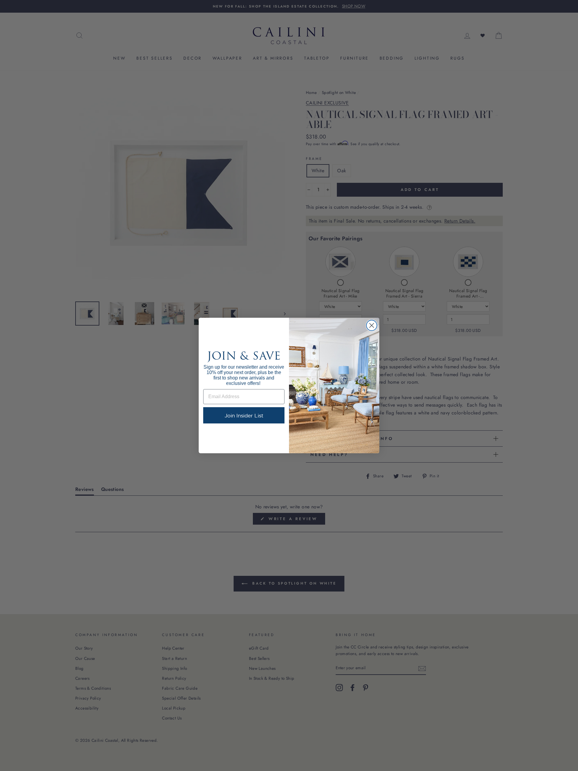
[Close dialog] (371, 325)
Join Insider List (244, 415)
